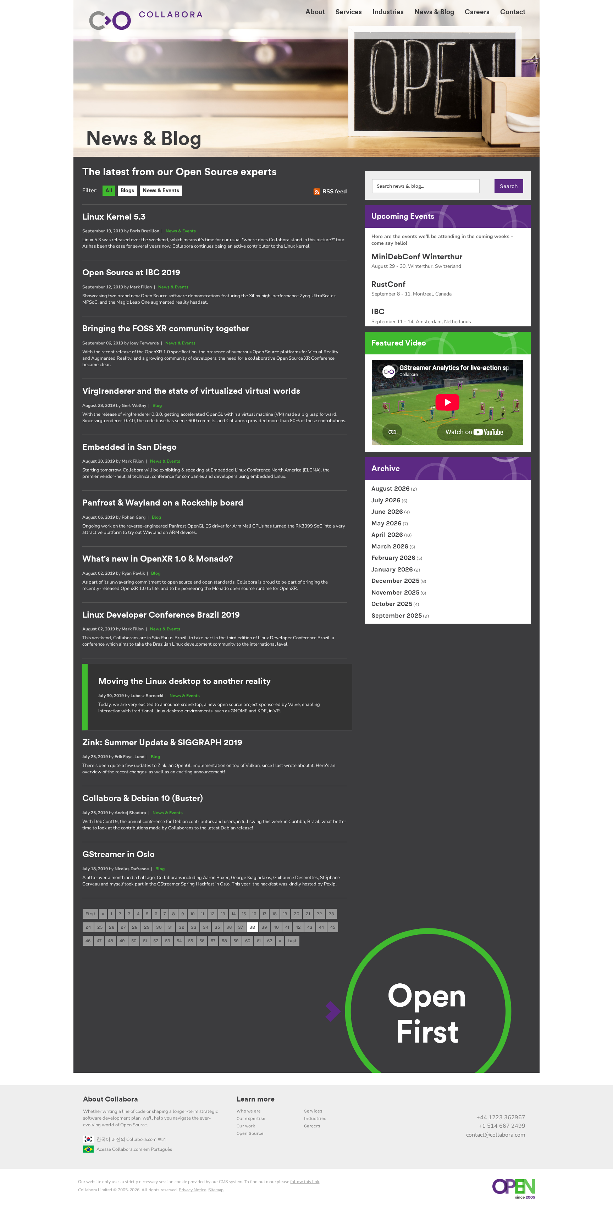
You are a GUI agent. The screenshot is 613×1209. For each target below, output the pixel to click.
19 (285, 913)
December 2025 (395, 581)
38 (252, 927)
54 (179, 940)
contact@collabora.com (495, 1135)
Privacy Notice (192, 1190)
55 (190, 940)
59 (236, 940)
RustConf (388, 284)
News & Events (161, 190)
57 (213, 940)
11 (202, 913)
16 (254, 913)
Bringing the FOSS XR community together (165, 329)
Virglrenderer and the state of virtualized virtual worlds (191, 391)
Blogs (127, 190)
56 (201, 940)
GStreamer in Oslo (118, 854)
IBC (378, 312)
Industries (315, 1118)
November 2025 (395, 592)
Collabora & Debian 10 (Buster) (142, 798)
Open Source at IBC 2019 (131, 273)
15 (244, 913)
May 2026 (386, 523)
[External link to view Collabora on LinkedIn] (444, 1102)
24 (88, 927)
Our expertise (251, 1118)
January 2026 (392, 569)
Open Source (250, 1133)
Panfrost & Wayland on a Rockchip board (162, 503)
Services (313, 1111)
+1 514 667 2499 (502, 1126)
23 (331, 913)
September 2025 (396, 615)
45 (332, 927)
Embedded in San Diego (129, 447)
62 (269, 940)
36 (229, 927)
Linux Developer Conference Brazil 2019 (161, 615)
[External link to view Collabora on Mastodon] (474, 1102)
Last (292, 940)
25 (100, 927)
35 (217, 927)
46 (87, 940)
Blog (157, 405)
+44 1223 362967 (500, 1117)
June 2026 (387, 511)
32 (181, 927)
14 (234, 913)
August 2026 (390, 488)
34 (205, 927)
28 (135, 927)
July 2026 (386, 500)
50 (134, 940)
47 (99, 940)
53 (167, 940)
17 (264, 913)
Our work (246, 1125)
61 (259, 940)
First (90, 913)
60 (247, 940)
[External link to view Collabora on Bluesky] (488, 1102)
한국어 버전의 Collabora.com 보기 (131, 1139)
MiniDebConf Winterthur (417, 257)
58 (224, 940)
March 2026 (389, 546)
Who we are (249, 1111)
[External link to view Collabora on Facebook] (503, 1102)
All (108, 190)
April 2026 (387, 535)
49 (122, 940)
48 (110, 940)
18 (274, 913)
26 (111, 927)
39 (264, 927)
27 (123, 927)
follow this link (304, 1182)
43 (310, 927)
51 (145, 940)
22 (319, 913)
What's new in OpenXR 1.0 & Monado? (157, 559)
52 (156, 940)
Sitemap (215, 1190)
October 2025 (391, 604)
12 (212, 913)
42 (298, 927)
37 (240, 927)
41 (287, 927)
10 (192, 913)
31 (170, 927)
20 (296, 913)
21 (308, 913)
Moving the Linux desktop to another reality (184, 681)
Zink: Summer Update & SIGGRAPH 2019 (162, 743)
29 (147, 927)
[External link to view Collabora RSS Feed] (518, 1102)
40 (276, 927)
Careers (312, 1125)
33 (194, 927)
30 (159, 927)
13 (223, 913)
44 (321, 927)
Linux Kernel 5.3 (113, 217)
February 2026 (393, 558)
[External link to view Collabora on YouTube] (459, 1102)
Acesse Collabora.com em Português (134, 1149)
